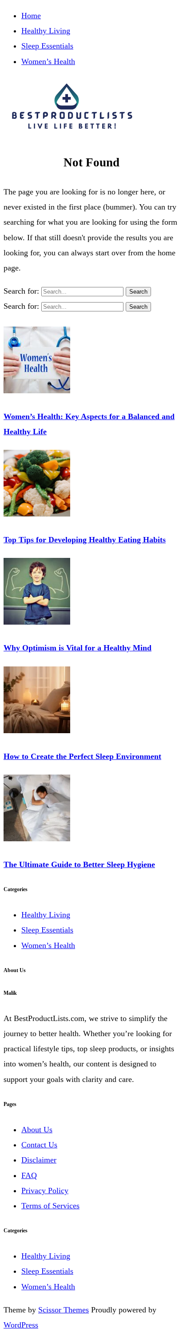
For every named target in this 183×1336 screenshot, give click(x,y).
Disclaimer (38, 1159)
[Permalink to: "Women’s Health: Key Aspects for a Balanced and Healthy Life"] (37, 390)
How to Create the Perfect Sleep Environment (82, 756)
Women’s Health (48, 61)
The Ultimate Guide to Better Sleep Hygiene (79, 864)
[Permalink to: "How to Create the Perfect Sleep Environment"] (37, 730)
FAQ (29, 1175)
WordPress (21, 1324)
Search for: (22, 291)
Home (31, 15)
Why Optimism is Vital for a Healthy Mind (77, 647)
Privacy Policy (44, 1190)
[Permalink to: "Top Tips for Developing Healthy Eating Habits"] (37, 513)
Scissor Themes (63, 1309)
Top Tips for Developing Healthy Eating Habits (85, 539)
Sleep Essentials (47, 45)
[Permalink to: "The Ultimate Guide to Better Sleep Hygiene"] (37, 838)
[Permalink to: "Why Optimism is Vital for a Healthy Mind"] (37, 622)
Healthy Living (45, 30)
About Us (36, 1129)
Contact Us (39, 1144)
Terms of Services (50, 1205)
